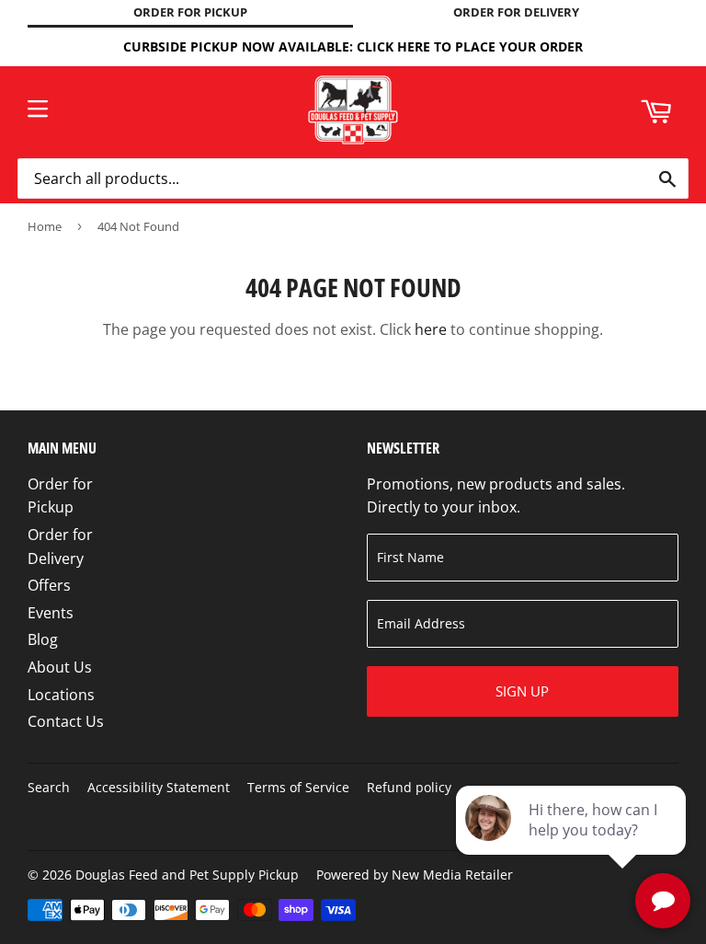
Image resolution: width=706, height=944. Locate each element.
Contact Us (66, 721)
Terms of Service (298, 787)
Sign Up (522, 691)
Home (45, 226)
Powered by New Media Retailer (414, 874)
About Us (60, 667)
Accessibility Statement (158, 787)
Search (49, 787)
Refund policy (409, 787)
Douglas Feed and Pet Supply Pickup (187, 874)
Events (51, 613)
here (431, 329)
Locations (61, 695)
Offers (49, 585)
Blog (43, 639)
